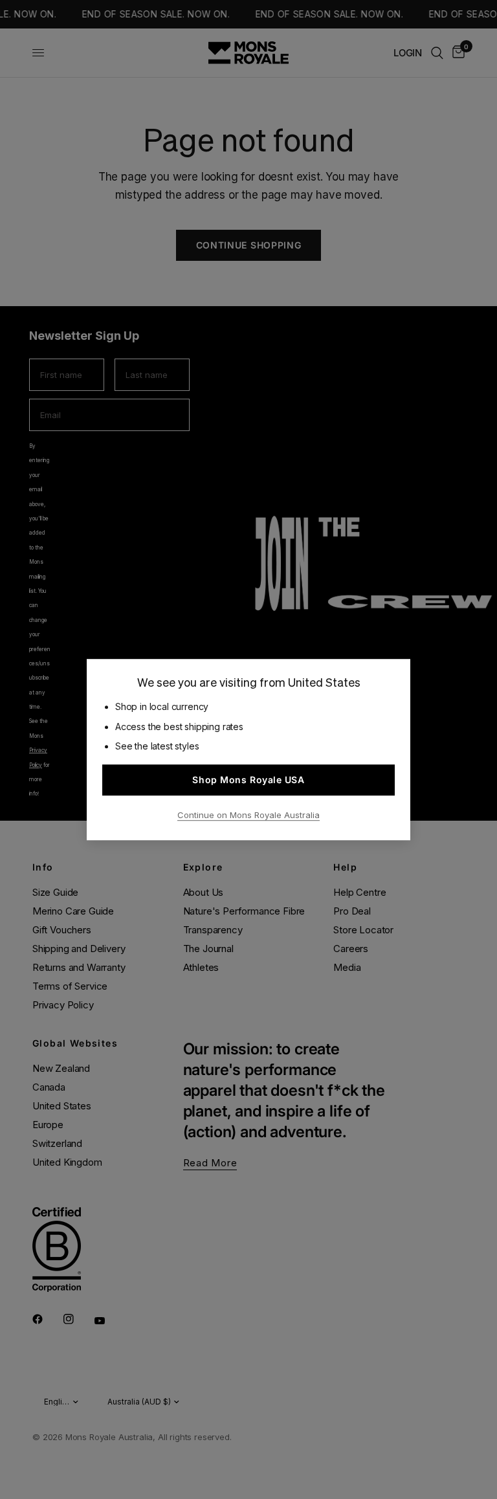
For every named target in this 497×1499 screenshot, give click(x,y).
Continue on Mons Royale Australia (248, 815)
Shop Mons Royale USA (248, 779)
